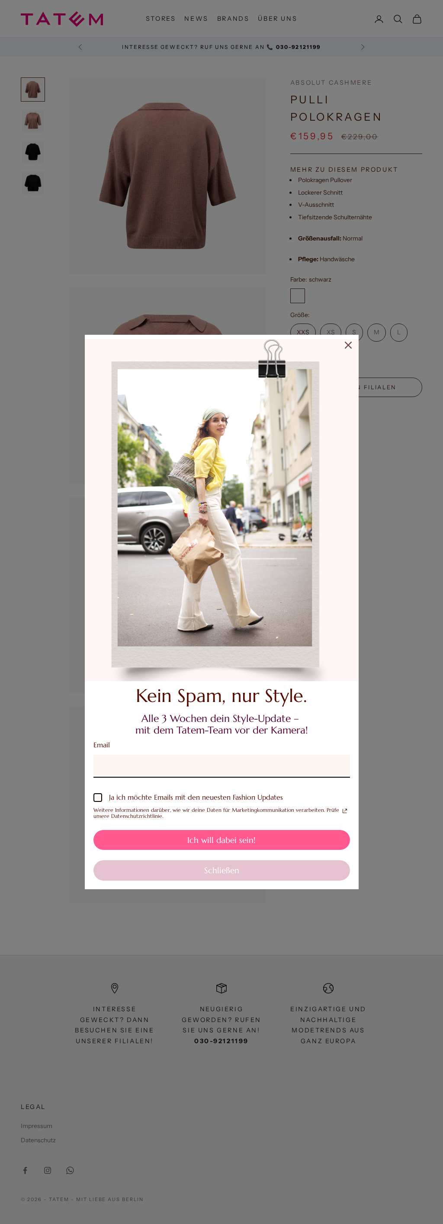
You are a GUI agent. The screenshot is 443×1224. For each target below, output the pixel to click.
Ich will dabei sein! (221, 840)
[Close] (348, 345)
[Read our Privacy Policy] (345, 811)
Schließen (221, 870)
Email (101, 744)
